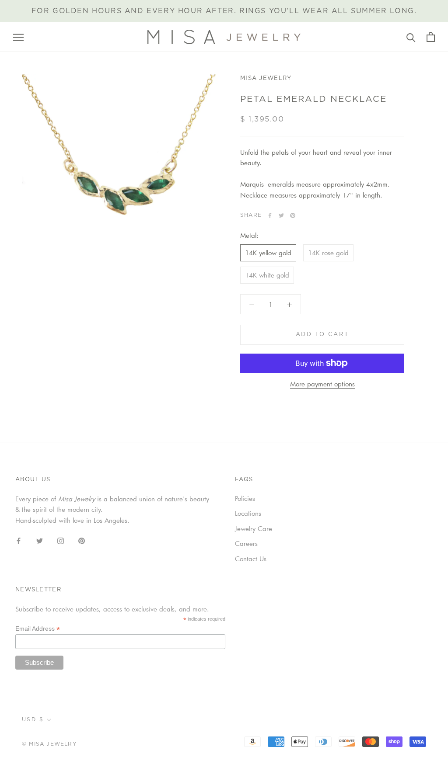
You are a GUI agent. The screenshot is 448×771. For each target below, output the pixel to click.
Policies (245, 498)
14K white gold (267, 275)
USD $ (33, 719)
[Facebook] (270, 215)
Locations (248, 513)
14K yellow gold (268, 252)
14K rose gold (328, 252)
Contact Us (250, 558)
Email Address (37, 629)
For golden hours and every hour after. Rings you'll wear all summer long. (224, 10)
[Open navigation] (18, 37)
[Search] (411, 37)
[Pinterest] (292, 215)
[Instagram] (60, 540)
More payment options (322, 383)
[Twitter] (281, 215)
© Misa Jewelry (49, 744)
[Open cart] (431, 37)
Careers (246, 543)
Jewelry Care (253, 528)
